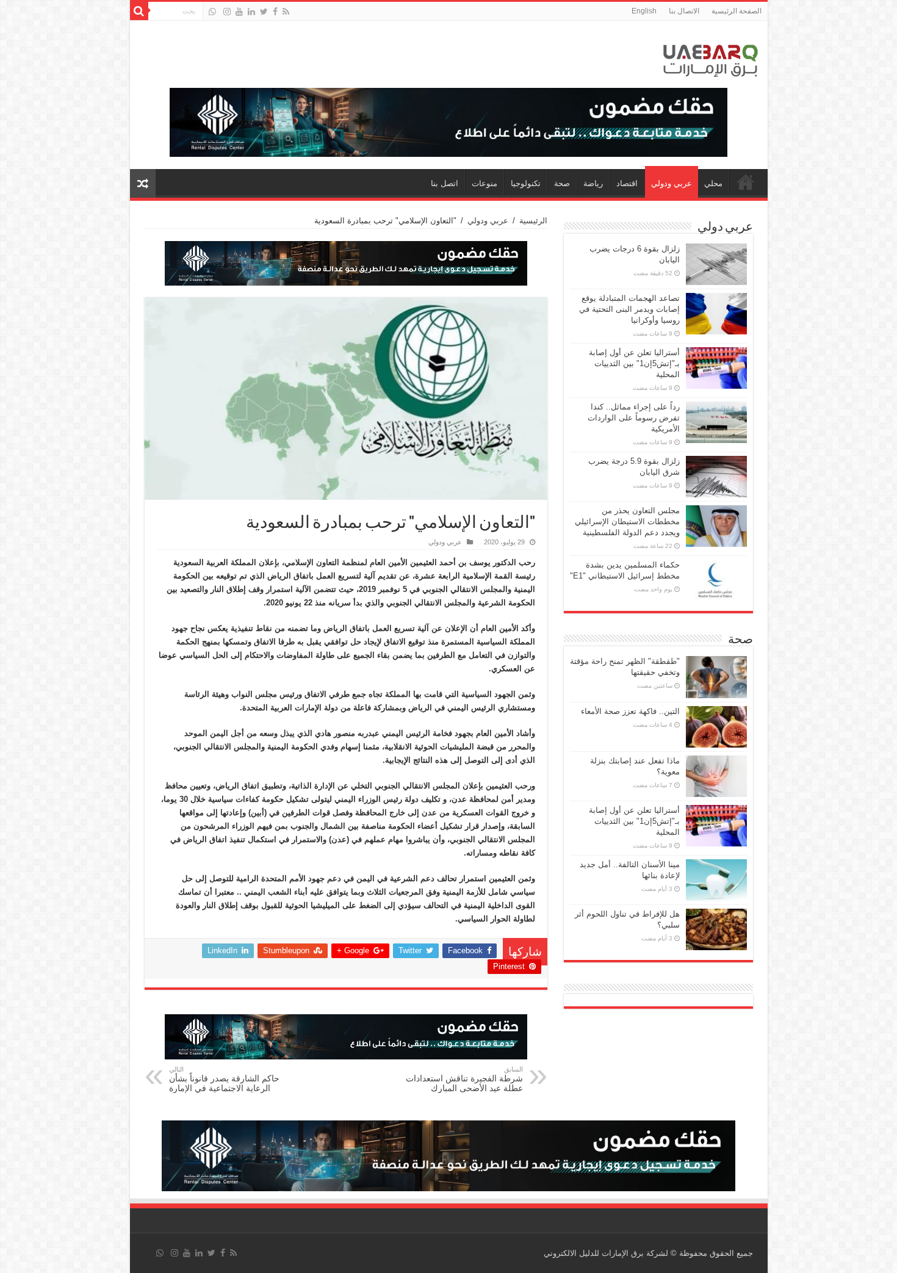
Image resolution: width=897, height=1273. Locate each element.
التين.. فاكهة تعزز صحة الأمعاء (630, 711)
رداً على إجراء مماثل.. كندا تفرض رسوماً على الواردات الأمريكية (634, 417)
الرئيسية (533, 220)
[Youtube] (239, 11)
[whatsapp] (212, 11)
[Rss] (285, 11)
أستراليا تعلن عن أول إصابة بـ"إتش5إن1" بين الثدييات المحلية (634, 363)
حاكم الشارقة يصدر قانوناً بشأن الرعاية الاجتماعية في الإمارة (224, 1079)
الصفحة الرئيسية (736, 11)
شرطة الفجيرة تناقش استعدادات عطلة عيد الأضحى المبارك (464, 1079)
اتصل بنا (444, 183)
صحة (562, 183)
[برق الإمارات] (710, 58)
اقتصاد (627, 183)
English (644, 11)
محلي (713, 183)
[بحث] (139, 11)
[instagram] (227, 11)
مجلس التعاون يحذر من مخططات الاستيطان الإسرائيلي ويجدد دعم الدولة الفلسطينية (627, 521)
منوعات (484, 183)
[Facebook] (275, 11)
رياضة (593, 183)
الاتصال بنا (684, 11)
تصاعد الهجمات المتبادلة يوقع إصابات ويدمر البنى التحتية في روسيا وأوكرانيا (629, 309)
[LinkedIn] (251, 11)
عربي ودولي (671, 183)
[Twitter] (264, 11)
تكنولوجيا (526, 183)
